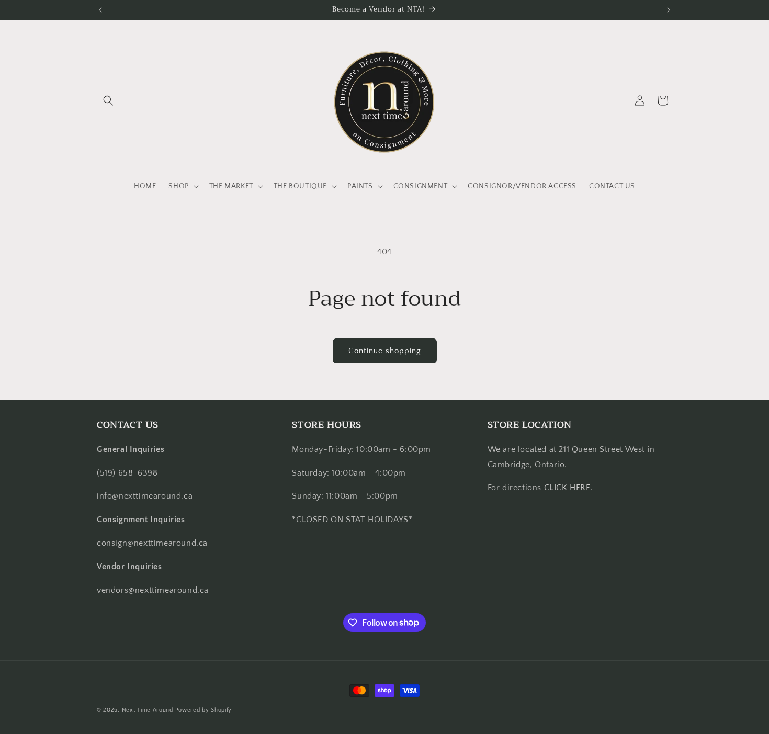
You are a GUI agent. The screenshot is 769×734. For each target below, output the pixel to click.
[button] (108, 100)
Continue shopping (384, 350)
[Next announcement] (668, 10)
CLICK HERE (567, 487)
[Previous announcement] (100, 10)
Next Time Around (147, 710)
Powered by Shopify (203, 710)
